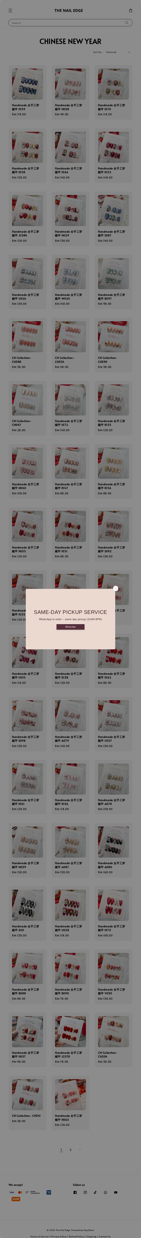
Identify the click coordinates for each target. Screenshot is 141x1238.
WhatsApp (70, 626)
